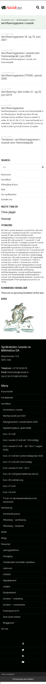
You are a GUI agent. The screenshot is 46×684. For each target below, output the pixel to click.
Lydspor (6, 586)
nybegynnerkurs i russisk (11, 238)
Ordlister (7, 574)
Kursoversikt (7, 391)
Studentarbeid (9, 592)
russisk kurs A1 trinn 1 (31, 247)
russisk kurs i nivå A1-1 (11, 260)
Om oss (4, 629)
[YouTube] (23, 662)
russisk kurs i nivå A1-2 (30, 260)
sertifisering (28, 270)
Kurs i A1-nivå (9, 434)
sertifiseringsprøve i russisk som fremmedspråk (21, 273)
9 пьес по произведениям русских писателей (20, 500)
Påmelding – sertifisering (14, 520)
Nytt (3, 189)
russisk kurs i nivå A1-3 (11, 262)
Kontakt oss (6, 199)
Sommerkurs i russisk (12, 409)
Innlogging (7, 556)
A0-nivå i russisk (8, 230)
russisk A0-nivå (7, 240)
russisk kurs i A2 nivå (10, 257)
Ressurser (6, 174)
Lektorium (7, 568)
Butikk (4, 532)
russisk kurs (16, 247)
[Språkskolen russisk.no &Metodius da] (11, 8)
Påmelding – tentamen (13, 526)
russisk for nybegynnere (21, 245)
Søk (43, 167)
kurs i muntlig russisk (16, 233)
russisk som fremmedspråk (30, 267)
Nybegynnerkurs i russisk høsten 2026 (20, 422)
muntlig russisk (26, 235)
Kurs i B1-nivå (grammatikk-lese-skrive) (20, 474)
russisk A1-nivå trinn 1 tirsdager (14, 242)
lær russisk (15, 235)
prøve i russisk (28, 238)
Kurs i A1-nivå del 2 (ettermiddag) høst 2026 (23, 456)
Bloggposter (8, 623)
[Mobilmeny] (42, 7)
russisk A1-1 (20, 240)
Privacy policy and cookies (23, 679)
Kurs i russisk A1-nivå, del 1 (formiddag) (21, 440)
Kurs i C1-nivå (9, 486)
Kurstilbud (6, 179)
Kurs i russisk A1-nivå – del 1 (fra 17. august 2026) (22, 448)
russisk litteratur (8, 265)
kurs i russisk (31, 233)
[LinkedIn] (23, 656)
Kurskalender (7, 397)
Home (12, 20)
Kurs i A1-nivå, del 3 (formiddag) (17, 462)
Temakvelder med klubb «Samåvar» (19, 562)
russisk (38, 238)
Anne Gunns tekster (12, 617)
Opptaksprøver (10, 580)
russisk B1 (32, 242)
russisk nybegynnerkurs (25, 265)
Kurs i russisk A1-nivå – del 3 (16, 468)
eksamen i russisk (23, 230)
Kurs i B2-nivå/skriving (13, 480)
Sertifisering (6, 508)
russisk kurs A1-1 (8, 250)
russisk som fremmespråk (12, 270)
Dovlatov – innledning (13, 598)
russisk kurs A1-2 (23, 250)
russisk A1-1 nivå (33, 240)
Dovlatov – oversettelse (14, 604)
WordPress (8, 674)
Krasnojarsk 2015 (11, 611)
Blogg (3, 538)
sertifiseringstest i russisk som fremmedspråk (20, 276)
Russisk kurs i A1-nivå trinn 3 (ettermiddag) (24, 255)
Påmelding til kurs (9, 184)
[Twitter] (23, 650)
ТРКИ (16, 280)
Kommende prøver (11, 514)
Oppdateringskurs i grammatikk (17, 428)
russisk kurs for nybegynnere (17, 252)
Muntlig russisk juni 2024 (14, 416)
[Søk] (38, 7)
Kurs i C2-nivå (9, 492)
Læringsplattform (11, 550)
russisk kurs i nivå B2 (30, 262)
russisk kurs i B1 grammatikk (31, 257)
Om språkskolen (8, 194)
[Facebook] (23, 644)
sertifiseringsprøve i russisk (13, 272)
